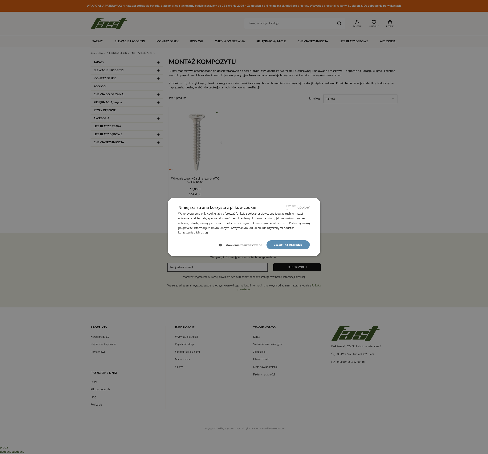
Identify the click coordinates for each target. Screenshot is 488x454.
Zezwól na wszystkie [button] (288, 244)
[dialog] (244, 227)
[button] (242, 245)
